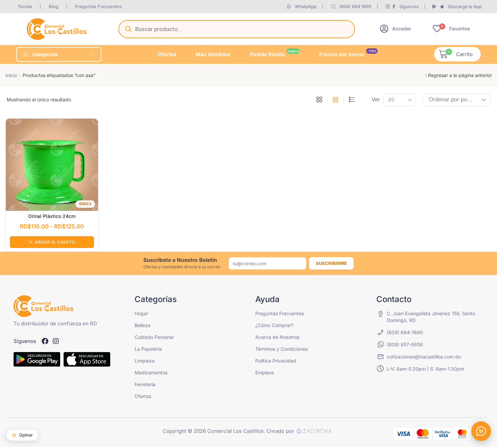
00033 (85, 203)
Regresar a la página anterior (460, 75)
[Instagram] (55, 341)
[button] (395, 28)
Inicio (11, 75)
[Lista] (352, 100)
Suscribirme (331, 263)
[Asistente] (481, 431)
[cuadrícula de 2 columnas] (319, 100)
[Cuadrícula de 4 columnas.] (335, 100)
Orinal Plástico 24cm (51, 216)
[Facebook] (45, 341)
